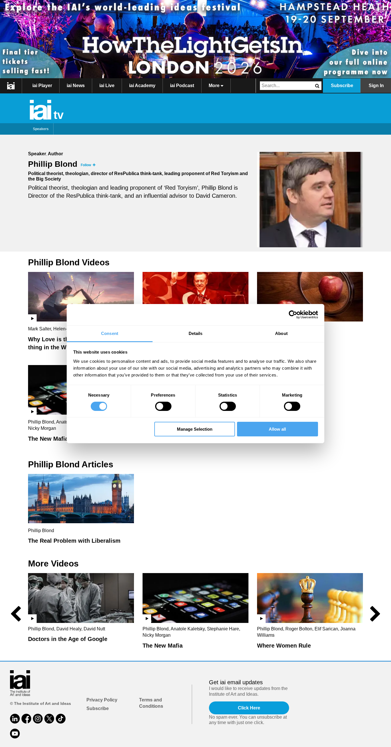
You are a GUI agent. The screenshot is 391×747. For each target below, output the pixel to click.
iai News (76, 85)
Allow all (277, 429)
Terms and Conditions (151, 703)
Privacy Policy (101, 699)
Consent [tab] (109, 333)
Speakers (41, 129)
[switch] (163, 406)
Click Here (249, 707)
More (215, 85)
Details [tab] (196, 333)
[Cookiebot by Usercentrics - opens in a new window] (293, 314)
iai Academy (142, 85)
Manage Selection (194, 429)
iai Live (106, 85)
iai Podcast (182, 85)
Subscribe (342, 85)
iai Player (42, 85)
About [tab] (281, 333)
